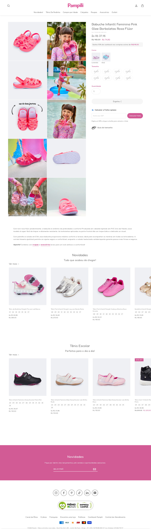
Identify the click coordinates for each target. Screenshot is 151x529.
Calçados (84, 12)
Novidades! (38, 12)
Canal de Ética (32, 517)
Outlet (114, 12)
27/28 (96, 78)
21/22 (106, 71)
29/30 (107, 78)
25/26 (128, 71)
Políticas (81, 517)
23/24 (117, 71)
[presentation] (8, 5)
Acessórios (104, 12)
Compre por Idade (70, 12)
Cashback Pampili (95, 517)
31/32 (117, 78)
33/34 (128, 78)
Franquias (54, 517)
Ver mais (13, 264)
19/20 (96, 71)
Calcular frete (135, 116)
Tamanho (95, 66)
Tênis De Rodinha (53, 12)
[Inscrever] (95, 469)
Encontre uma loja (68, 517)
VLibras (43, 517)
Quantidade (96, 86)
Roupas (94, 12)
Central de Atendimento (115, 517)
